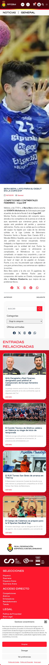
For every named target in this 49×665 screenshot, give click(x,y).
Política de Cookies (13, 662)
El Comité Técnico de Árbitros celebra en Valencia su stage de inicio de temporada (23, 430)
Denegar (24, 650)
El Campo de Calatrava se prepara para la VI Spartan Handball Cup (24, 521)
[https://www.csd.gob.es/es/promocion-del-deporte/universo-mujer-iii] (28, 560)
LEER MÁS (8, 397)
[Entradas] (22, 4)
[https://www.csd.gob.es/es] (12, 561)
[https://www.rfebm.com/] (4, 4)
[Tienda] (28, 4)
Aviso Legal (37, 662)
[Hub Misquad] (39, 4)
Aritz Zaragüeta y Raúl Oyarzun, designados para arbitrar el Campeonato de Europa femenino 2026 (21, 381)
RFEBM (11, 4)
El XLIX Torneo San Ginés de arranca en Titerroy (24, 476)
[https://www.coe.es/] (39, 560)
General (28, 12)
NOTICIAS (9, 12)
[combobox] (21, 308)
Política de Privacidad (26, 662)
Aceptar (24, 644)
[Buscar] (39, 308)
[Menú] (47, 4)
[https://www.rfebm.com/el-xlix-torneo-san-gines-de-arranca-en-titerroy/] (24, 461)
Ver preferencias (24, 657)
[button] (45, 622)
